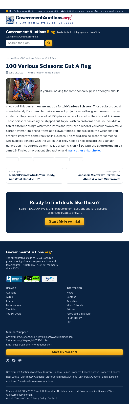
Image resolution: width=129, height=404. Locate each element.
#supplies (76, 159)
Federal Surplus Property (96, 372)
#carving (12, 159)
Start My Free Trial (64, 221)
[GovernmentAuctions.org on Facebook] (13, 360)
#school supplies (43, 159)
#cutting (26, 159)
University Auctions (89, 376)
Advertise (72, 301)
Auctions (11, 292)
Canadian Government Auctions (35, 381)
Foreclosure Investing (79, 313)
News (70, 292)
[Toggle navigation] (119, 20)
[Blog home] (20, 360)
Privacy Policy (38, 398)
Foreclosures (13, 305)
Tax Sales (11, 309)
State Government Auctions (61, 376)
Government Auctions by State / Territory (29, 372)
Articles (71, 309)
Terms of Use (21, 398)
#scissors (62, 159)
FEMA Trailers (74, 317)
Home (9, 58)
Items (9, 301)
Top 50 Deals (13, 313)
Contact (71, 296)
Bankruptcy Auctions (32, 376)
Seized (56, 72)
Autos (9, 296)
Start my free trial (64, 352)
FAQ (69, 322)
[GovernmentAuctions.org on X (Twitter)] (7, 360)
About (9, 398)
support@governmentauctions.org (32, 344)
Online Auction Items (39, 72)
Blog (16, 58)
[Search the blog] (48, 43)
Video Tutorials (75, 305)
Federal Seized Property (67, 372)
